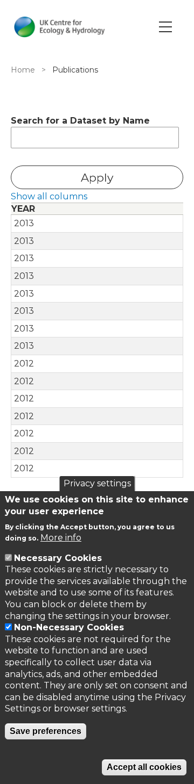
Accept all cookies (144, 767)
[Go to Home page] (59, 27)
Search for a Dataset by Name (80, 121)
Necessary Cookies (58, 558)
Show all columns (49, 196)
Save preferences (45, 731)
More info (60, 538)
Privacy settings (97, 483)
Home (23, 70)
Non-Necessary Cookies (69, 627)
